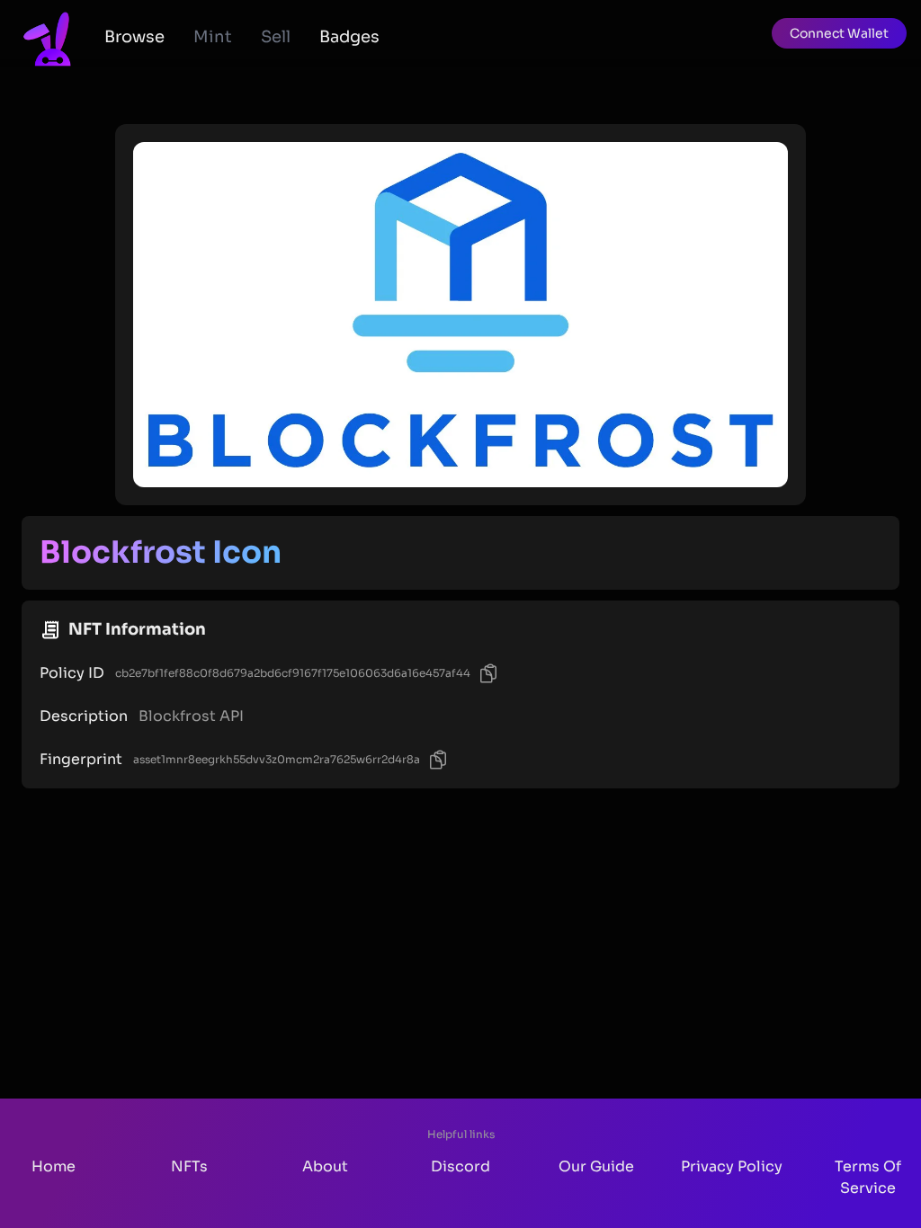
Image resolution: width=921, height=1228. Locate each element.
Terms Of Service (868, 1177)
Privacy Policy (731, 1166)
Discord (460, 1166)
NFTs (189, 1166)
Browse (134, 37)
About (325, 1166)
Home (53, 1166)
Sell (276, 37)
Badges (349, 37)
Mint (212, 37)
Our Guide (596, 1166)
